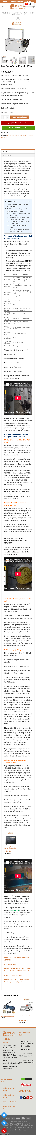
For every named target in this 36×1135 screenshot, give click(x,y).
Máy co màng (24, 1124)
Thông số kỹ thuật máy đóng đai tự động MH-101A (17, 205)
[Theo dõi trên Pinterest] (27, 1097)
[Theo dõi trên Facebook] (21, 1097)
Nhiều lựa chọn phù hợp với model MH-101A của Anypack (19, 230)
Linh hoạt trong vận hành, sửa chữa (18, 226)
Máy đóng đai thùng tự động (14, 135)
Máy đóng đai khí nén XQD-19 (26, 1016)
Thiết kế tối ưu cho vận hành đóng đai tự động (20, 214)
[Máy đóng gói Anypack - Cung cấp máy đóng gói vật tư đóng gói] (18, 6)
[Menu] (2, 6)
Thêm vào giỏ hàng (19, 117)
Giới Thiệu (6, 1039)
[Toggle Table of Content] (28, 201)
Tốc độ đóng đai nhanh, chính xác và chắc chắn (20, 222)
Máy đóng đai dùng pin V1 (8, 1016)
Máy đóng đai (17, 13)
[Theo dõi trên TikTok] (24, 1097)
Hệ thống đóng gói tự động (18, 1122)
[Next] (31, 38)
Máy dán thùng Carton (13, 1123)
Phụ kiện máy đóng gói (25, 1127)
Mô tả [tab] (5, 151)
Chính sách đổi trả (9, 1102)
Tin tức (30, 1126)
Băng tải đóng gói (9, 1126)
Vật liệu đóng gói (21, 1126)
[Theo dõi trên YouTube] (31, 1097)
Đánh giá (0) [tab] (7, 155)
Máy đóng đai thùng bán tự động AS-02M (10, 847)
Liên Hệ (5, 1042)
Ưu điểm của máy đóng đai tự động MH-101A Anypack (17, 210)
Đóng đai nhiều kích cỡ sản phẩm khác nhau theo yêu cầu (19, 218)
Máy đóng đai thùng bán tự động (22, 14)
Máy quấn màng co (13, 1124)
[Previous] (4, 38)
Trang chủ (6, 13)
